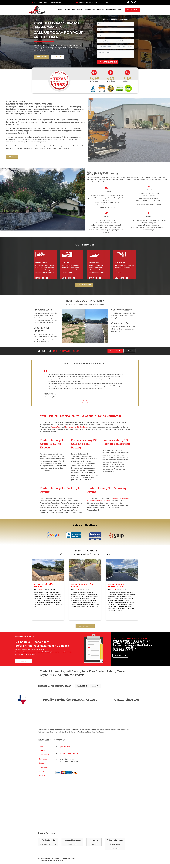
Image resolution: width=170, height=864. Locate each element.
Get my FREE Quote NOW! (108, 62)
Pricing (120, 10)
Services (67, 10)
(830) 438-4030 (106, 2)
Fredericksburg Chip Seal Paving (76, 420)
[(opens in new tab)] (53, 528)
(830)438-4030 (65, 740)
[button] (23, 654)
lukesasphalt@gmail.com (88, 2)
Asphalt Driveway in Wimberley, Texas (117, 578)
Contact (100, 10)
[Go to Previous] (83, 394)
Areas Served (43, 768)
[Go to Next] (87, 394)
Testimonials (90, 10)
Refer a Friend (110, 10)
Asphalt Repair (56, 420)
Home (60, 10)
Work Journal (77, 10)
